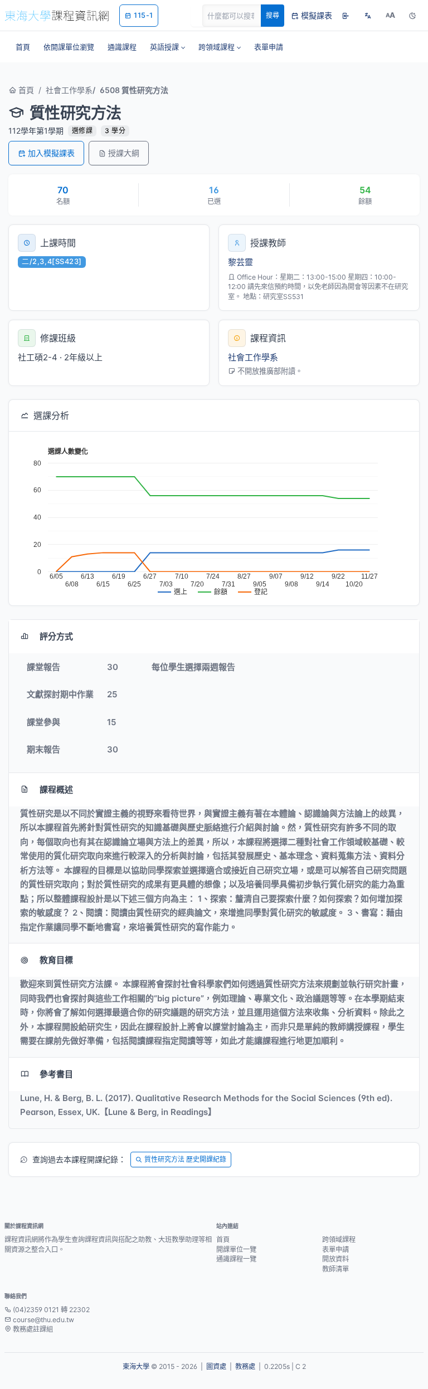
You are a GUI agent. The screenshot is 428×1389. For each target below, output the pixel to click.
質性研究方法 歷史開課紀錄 (185, 1159)
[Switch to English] (368, 15)
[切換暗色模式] (412, 15)
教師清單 (335, 1269)
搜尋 (272, 15)
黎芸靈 (240, 262)
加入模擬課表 (51, 153)
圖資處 (216, 1366)
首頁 (25, 90)
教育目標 (56, 960)
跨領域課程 (339, 1239)
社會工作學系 (69, 90)
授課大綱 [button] (123, 153)
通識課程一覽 (236, 1259)
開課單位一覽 (236, 1249)
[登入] (345, 15)
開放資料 (335, 1259)
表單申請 (335, 1249)
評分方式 (56, 636)
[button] (167, 47)
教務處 (245, 1366)
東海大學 (136, 1366)
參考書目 (56, 1074)
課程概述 (56, 789)
